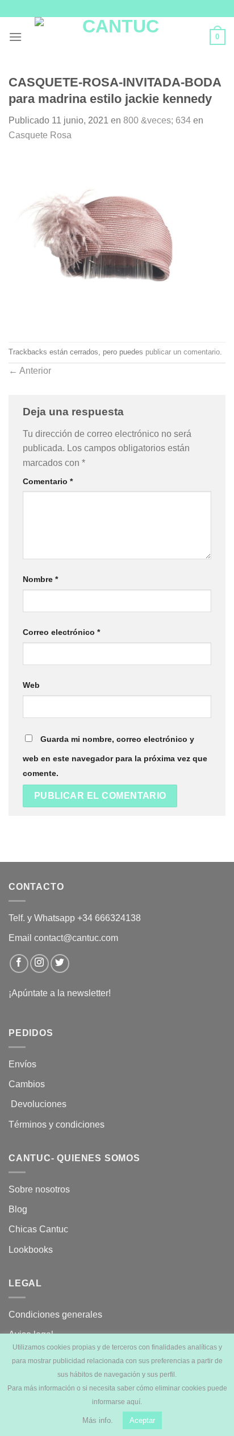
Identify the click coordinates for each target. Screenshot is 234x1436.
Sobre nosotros (39, 1189)
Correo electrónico (61, 632)
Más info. (97, 1420)
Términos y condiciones (58, 1124)
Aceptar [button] (142, 1420)
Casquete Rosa (40, 135)
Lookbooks (31, 1250)
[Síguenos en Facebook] (19, 963)
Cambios (27, 1084)
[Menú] (15, 37)
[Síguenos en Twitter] (60, 963)
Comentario (48, 481)
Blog (18, 1209)
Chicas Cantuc (38, 1229)
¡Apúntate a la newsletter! (60, 993)
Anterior (30, 370)
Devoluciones (39, 1104)
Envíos (22, 1064)
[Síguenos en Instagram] (39, 963)
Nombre (40, 579)
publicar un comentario (182, 352)
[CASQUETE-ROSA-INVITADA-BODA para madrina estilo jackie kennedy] (117, 241)
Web (31, 685)
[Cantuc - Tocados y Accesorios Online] (116, 37)
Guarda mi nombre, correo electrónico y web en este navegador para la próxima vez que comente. (115, 756)
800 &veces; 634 (157, 120)
